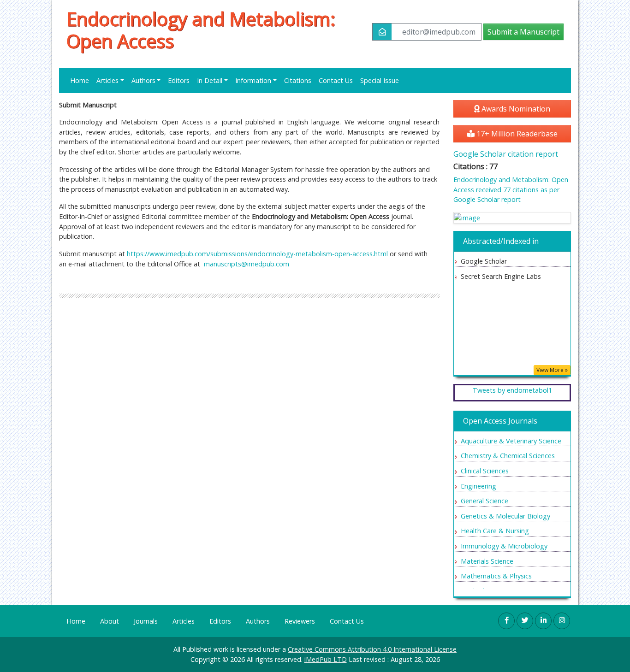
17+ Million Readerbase (516, 134)
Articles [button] (107, 80)
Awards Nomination (515, 109)
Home (79, 80)
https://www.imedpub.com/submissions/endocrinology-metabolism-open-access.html (257, 253)
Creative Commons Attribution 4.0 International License (372, 649)
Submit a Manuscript (523, 32)
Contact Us (336, 80)
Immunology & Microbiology (504, 546)
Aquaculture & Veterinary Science (511, 440)
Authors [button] (143, 80)
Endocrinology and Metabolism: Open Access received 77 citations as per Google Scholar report (510, 189)
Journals (146, 621)
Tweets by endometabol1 (512, 390)
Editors (179, 80)
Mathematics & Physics (496, 576)
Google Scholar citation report (505, 154)
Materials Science (487, 561)
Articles (183, 621)
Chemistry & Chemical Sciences (508, 455)
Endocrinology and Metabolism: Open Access (200, 30)
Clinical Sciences (485, 470)
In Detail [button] (209, 80)
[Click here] (512, 217)
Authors (258, 621)
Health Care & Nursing (495, 530)
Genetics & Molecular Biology (505, 516)
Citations (297, 80)
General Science (484, 500)
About (109, 621)
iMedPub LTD (325, 659)
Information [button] (253, 80)
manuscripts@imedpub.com (246, 263)
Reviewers (300, 621)
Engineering (478, 486)
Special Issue (379, 80)
